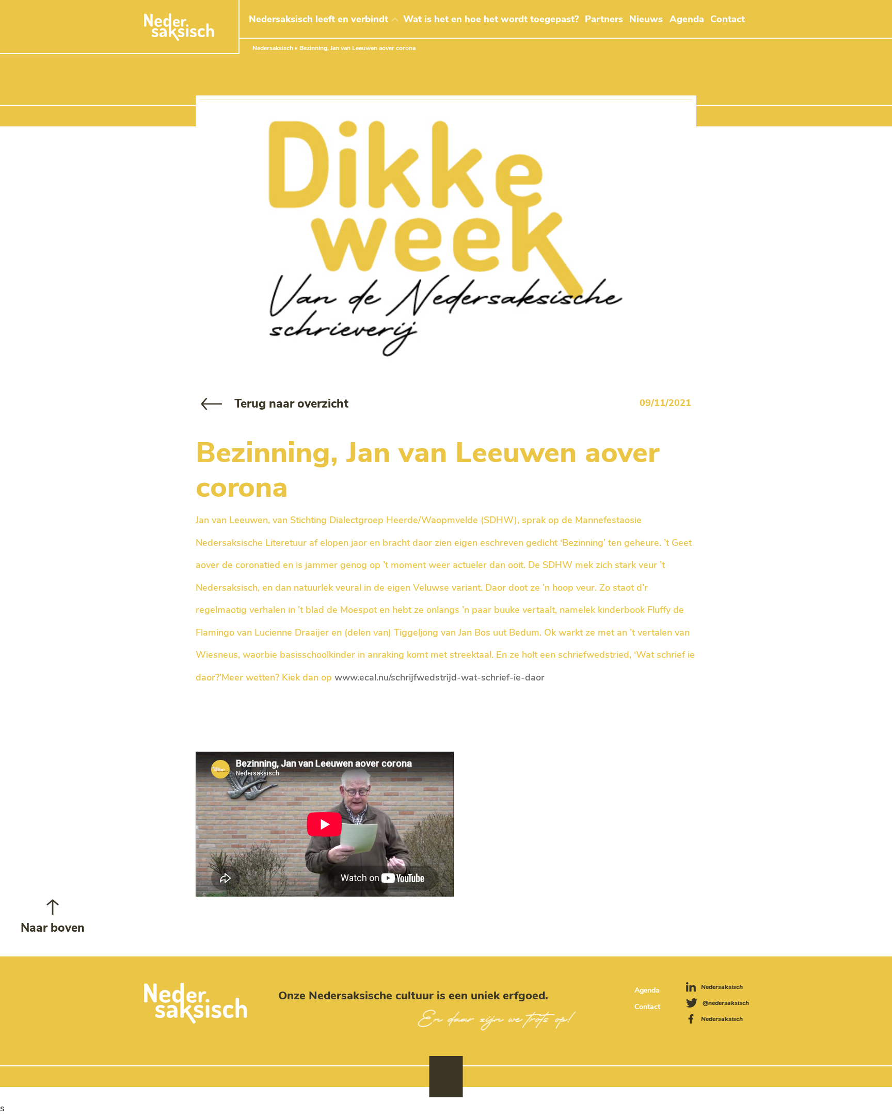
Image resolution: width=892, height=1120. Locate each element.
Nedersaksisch (272, 48)
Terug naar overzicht (291, 404)
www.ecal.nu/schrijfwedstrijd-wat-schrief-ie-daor (439, 677)
